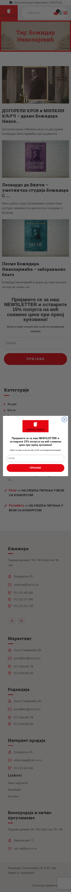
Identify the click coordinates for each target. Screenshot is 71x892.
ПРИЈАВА (35, 468)
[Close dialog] (64, 419)
